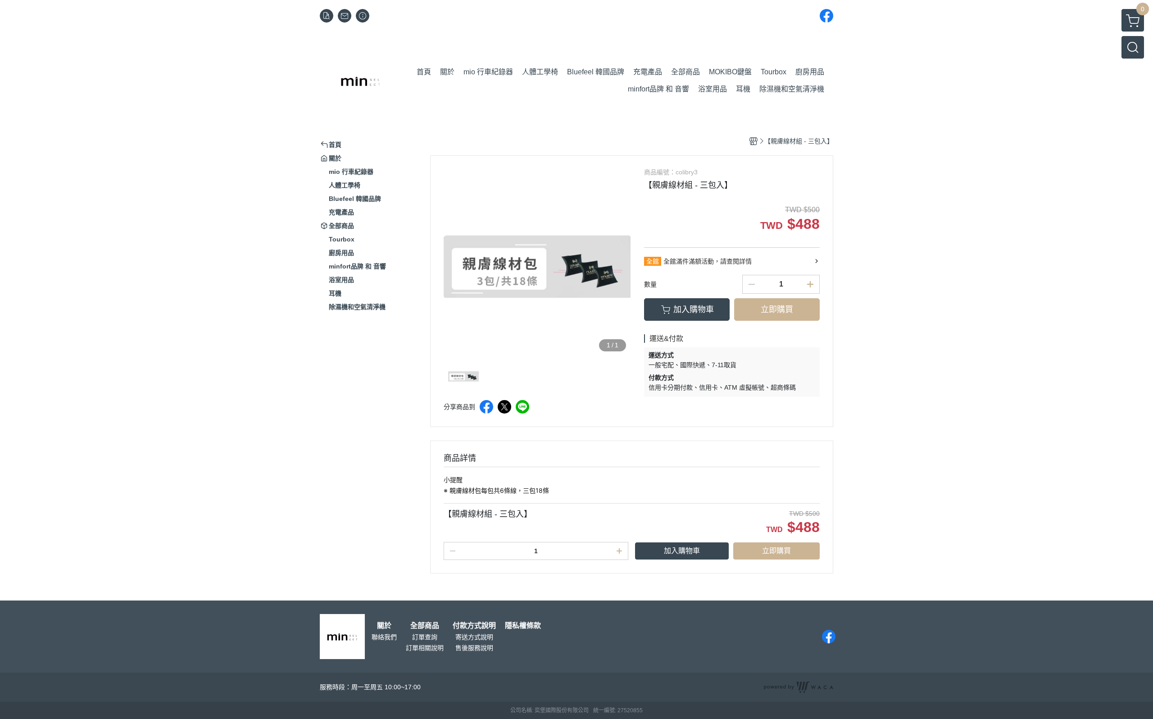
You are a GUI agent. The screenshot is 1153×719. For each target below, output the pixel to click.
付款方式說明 (474, 625)
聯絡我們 (384, 637)
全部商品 (424, 625)
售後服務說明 (474, 648)
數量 (650, 284)
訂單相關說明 (425, 648)
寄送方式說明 (474, 637)
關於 (384, 625)
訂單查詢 (424, 637)
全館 (652, 261)
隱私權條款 (523, 625)
